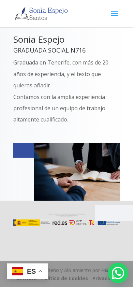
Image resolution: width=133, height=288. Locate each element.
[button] (118, 273)
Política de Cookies (64, 278)
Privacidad (105, 278)
